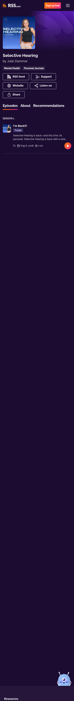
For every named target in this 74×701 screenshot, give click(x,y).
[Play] (67, 145)
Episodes (10, 106)
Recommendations (48, 106)
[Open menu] (67, 5)
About (25, 106)
